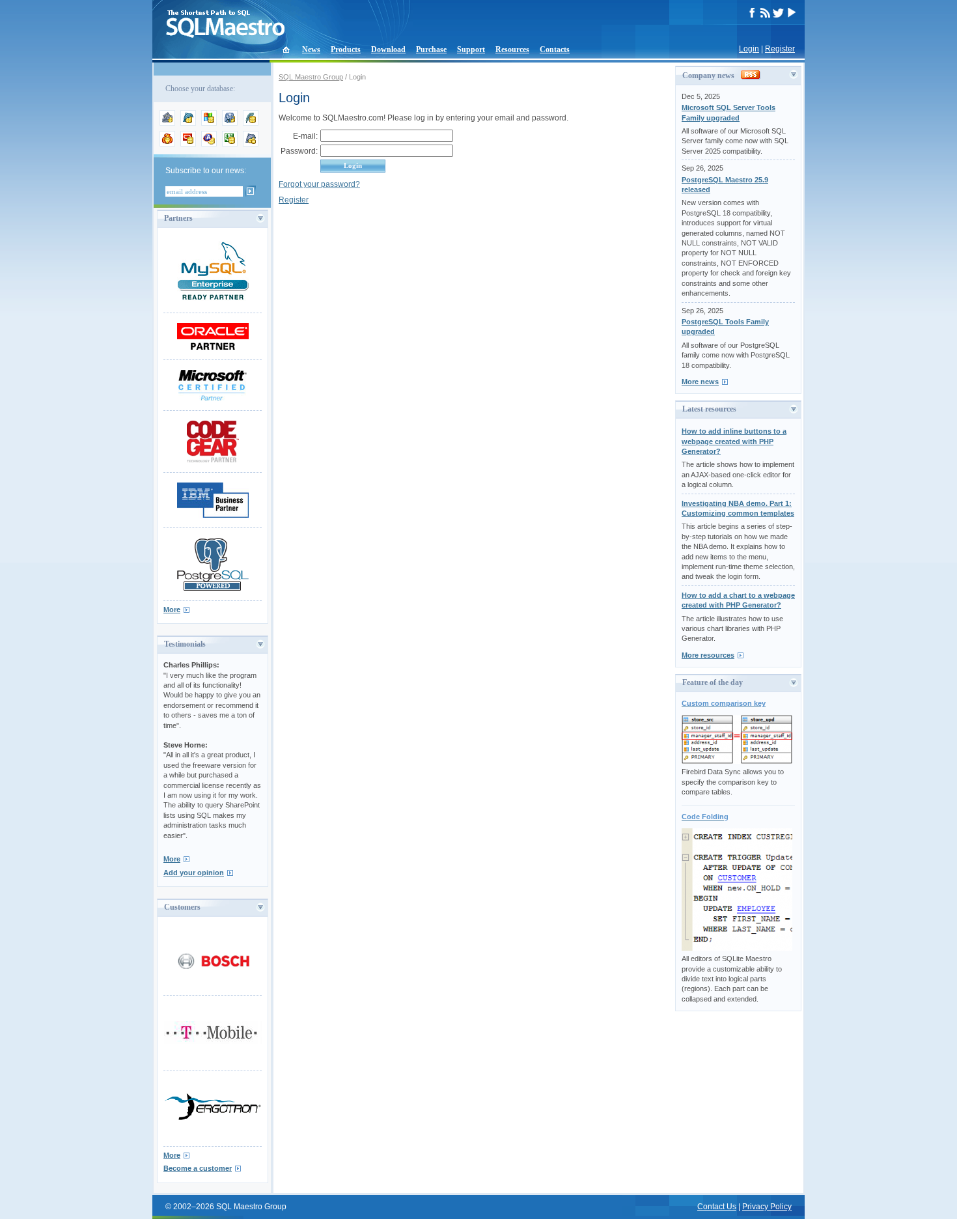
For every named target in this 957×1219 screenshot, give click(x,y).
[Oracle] (188, 143)
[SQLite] (250, 123)
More (171, 609)
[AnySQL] (167, 123)
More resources (708, 655)
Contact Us (716, 1206)
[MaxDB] (250, 143)
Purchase (431, 49)
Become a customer (197, 1168)
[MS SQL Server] (209, 123)
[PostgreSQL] (230, 123)
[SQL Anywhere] (209, 143)
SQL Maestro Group (311, 77)
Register (780, 48)
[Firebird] (167, 143)
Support (471, 49)
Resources (512, 49)
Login (749, 48)
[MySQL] (188, 123)
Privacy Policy (767, 1206)
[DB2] (230, 143)
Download (388, 49)
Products (346, 49)
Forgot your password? (319, 184)
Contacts (555, 49)
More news (700, 381)
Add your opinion (193, 872)
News (311, 49)
